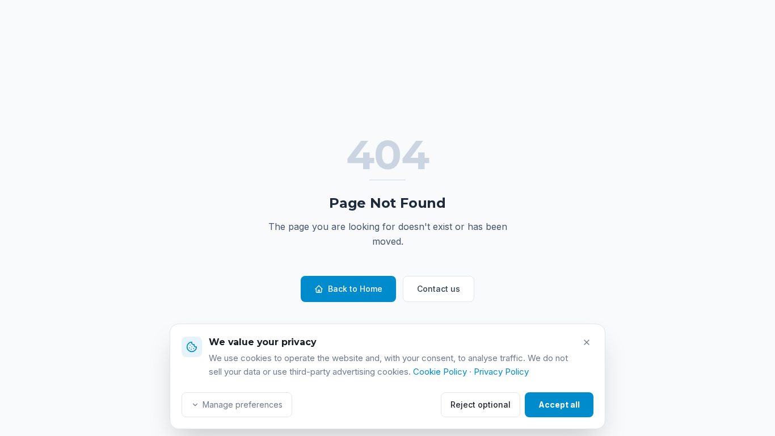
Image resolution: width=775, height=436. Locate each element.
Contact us (438, 289)
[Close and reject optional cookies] (587, 342)
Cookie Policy (440, 371)
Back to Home (355, 289)
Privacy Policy (501, 371)
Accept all (559, 404)
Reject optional (480, 404)
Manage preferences (243, 404)
